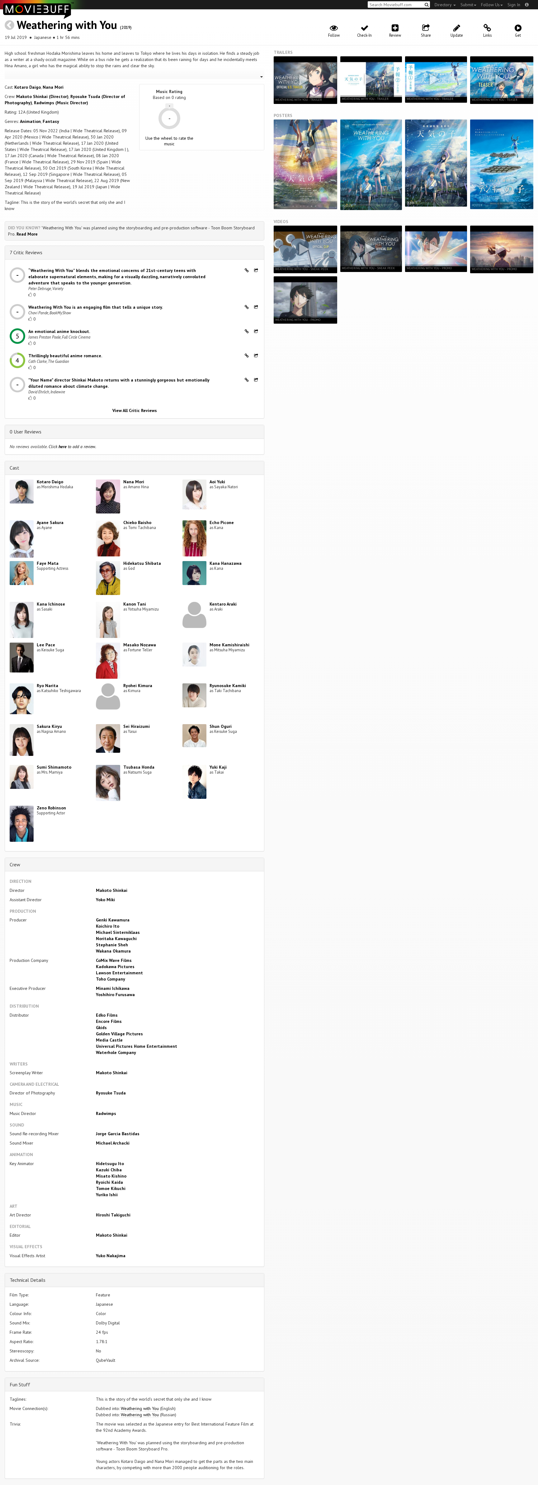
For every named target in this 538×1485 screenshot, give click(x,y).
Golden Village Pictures (119, 1034)
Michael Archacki (113, 1143)
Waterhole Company (116, 1052)
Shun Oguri (221, 726)
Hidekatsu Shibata (142, 563)
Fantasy (51, 121)
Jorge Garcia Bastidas (117, 1133)
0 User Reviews (25, 432)
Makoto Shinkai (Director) (42, 96)
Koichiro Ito (107, 926)
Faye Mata (48, 563)
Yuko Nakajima (110, 1255)
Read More (27, 234)
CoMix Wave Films (114, 960)
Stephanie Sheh (112, 945)
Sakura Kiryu (49, 726)
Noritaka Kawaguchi (116, 938)
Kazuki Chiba (109, 1170)
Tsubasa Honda (138, 767)
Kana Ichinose (51, 604)
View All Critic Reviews (134, 410)
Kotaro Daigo (27, 87)
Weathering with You (67, 24)
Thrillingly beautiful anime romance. (65, 355)
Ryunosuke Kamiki (228, 685)
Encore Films (109, 1021)
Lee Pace (46, 645)
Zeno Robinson (51, 808)
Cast (14, 468)
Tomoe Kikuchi (110, 1188)
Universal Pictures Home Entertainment (136, 1046)
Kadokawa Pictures (115, 966)
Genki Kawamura (113, 920)
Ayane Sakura (50, 522)
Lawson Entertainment (119, 973)
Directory (444, 4)
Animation (30, 121)
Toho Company (110, 979)
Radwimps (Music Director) (61, 102)
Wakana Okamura (113, 951)
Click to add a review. (72, 446)
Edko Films (107, 1015)
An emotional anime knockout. (59, 331)
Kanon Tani (134, 604)
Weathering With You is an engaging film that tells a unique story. (95, 307)
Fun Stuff (20, 1384)
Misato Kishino (111, 1176)
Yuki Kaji (218, 767)
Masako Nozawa (139, 645)
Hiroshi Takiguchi (113, 1215)
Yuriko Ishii (107, 1194)
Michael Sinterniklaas (118, 932)
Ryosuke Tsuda (111, 1093)
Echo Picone (222, 522)
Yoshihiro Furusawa (115, 994)
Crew (15, 864)
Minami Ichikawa (113, 988)
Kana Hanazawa (226, 563)
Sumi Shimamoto (54, 767)
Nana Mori (53, 87)
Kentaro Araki (223, 604)
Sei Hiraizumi (136, 726)
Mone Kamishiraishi (229, 645)
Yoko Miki (105, 899)
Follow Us (490, 4)
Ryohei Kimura (137, 685)
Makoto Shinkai (111, 890)
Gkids (101, 1027)
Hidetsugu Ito (110, 1163)
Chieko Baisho (137, 522)
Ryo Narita (47, 685)
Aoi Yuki (217, 482)
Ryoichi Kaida (109, 1182)
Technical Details (27, 1280)
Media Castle (109, 1040)
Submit (466, 4)
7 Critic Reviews (26, 252)
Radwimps (106, 1113)
